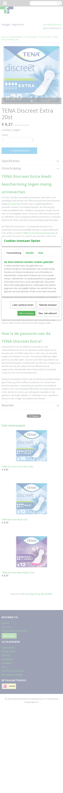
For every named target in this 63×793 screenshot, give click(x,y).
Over (40, 252)
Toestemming (13, 252)
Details (30, 252)
